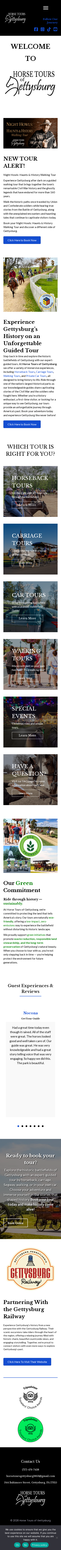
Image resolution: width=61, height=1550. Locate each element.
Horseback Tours (24, 371)
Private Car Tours (36, 375)
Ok (17, 1545)
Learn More (27, 505)
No (25, 1545)
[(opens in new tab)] (30, 1268)
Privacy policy (39, 1545)
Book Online (15, 1223)
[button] (36, 29)
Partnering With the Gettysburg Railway (25, 1309)
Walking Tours (11, 375)
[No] (56, 1537)
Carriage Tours (44, 371)
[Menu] (46, 8)
